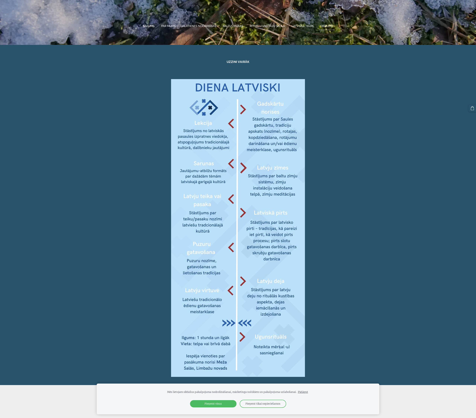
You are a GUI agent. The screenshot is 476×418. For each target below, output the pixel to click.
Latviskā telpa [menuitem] (303, 26)
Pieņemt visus (213, 403)
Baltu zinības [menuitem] (233, 26)
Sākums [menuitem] (149, 26)
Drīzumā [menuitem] (326, 26)
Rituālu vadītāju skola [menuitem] (267, 26)
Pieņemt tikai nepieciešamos (262, 403)
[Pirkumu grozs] (472, 108)
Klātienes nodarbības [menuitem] (199, 26)
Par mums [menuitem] (168, 26)
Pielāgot (303, 392)
